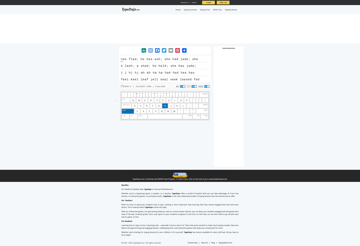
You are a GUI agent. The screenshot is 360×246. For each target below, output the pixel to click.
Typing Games (231, 10)
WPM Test (217, 10)
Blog (213, 243)
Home (178, 10)
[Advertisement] (180, 30)
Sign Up (223, 3)
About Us (204, 243)
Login (208, 3)
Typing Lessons (190, 10)
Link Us (194, 2)
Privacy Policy (193, 243)
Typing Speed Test (225, 243)
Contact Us (184, 2)
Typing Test (205, 10)
